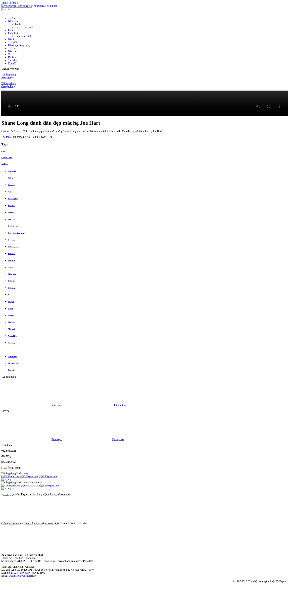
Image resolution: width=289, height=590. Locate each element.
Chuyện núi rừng (24, 27)
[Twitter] (163, 523)
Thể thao (13, 2)
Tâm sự (11, 315)
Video (4, 2)
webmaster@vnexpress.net (23, 575)
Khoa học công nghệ (19, 45)
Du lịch (12, 57)
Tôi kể (18, 24)
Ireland (4, 164)
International (120, 405)
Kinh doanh (13, 226)
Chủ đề (12, 63)
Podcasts (11, 185)
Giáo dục (13, 51)
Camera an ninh (23, 36)
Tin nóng (11, 343)
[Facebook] (112, 523)
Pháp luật (13, 33)
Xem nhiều (12, 336)
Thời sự (12, 18)
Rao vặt (11, 370)
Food (11, 30)
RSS (57, 523)
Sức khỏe (13, 60)
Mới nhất (11, 329)
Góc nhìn (11, 240)
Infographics (13, 199)
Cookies (49, 523)
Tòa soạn (57, 439)
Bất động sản (13, 247)
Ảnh (9, 192)
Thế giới (12, 42)
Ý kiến (10, 308)
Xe (9, 54)
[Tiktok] (26, 549)
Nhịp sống (13, 21)
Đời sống (11, 288)
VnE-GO (11, 206)
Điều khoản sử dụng (12, 523)
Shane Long (7, 157)
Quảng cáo (118, 439)
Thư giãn (11, 322)
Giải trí (11, 39)
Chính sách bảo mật (34, 523)
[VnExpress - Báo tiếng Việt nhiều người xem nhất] (29, 5)
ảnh (3, 151)
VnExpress (57, 405)
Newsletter (12, 357)
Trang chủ (12, 171)
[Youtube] (214, 523)
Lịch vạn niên (13, 363)
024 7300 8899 (22, 572)
